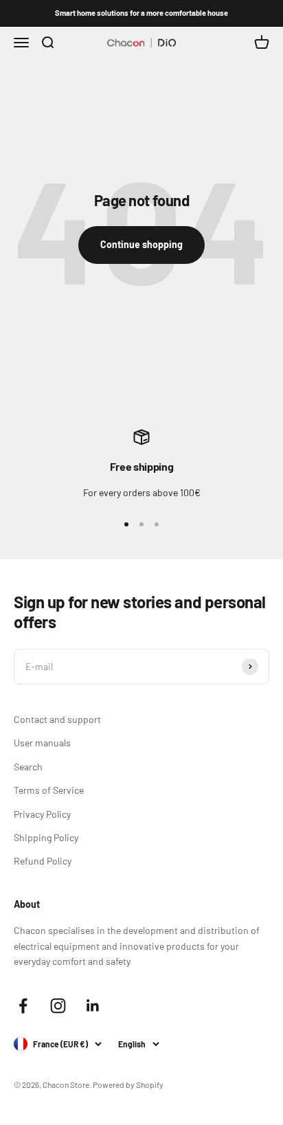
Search (28, 766)
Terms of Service (49, 790)
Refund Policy (42, 861)
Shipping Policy (46, 837)
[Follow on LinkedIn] (93, 1005)
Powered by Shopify (128, 1084)
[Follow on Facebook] (23, 1005)
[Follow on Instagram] (58, 1005)
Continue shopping (141, 244)
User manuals (42, 742)
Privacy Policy (42, 814)
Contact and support (57, 719)
